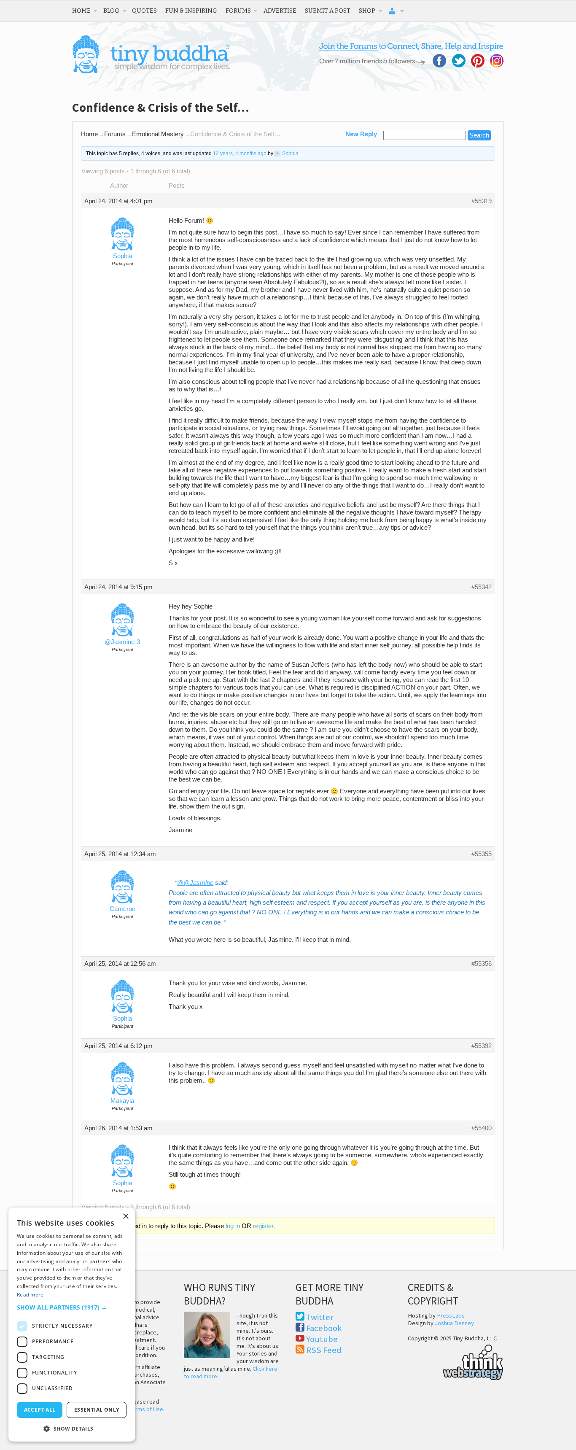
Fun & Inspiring (191, 10)
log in (233, 1226)
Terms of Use (146, 1409)
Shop (367, 10)
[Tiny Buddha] (151, 71)
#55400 (481, 1128)
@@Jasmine (195, 882)
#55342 (481, 587)
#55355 (481, 854)
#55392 (481, 1046)
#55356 (481, 963)
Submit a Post (327, 10)
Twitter (320, 1317)
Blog (111, 10)
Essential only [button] (96, 1409)
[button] (72, 1307)
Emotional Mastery (158, 134)
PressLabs (451, 1315)
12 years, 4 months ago (239, 153)
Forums (238, 10)
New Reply (361, 134)
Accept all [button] (40, 1409)
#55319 (481, 201)
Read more (30, 1294)
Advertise (280, 10)
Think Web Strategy (455, 1361)
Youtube (322, 1339)
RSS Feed (324, 1350)
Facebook (324, 1328)
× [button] (125, 1216)
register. (264, 1226)
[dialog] (71, 1324)
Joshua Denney (454, 1323)
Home (81, 10)
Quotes (144, 10)
